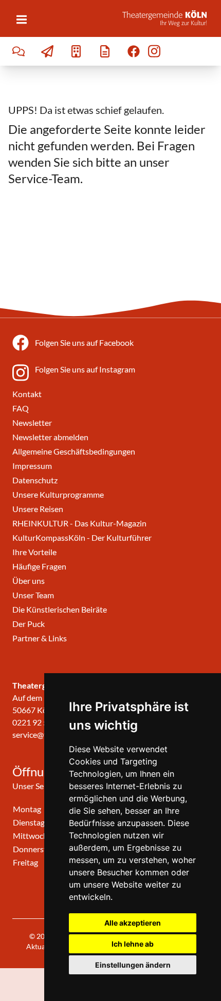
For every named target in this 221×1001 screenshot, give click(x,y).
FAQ (20, 408)
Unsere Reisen (37, 509)
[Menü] (21, 19)
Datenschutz (35, 480)
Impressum (32, 465)
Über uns (28, 580)
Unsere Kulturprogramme (58, 494)
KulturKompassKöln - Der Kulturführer (82, 537)
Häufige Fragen (39, 566)
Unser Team (33, 595)
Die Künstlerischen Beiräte (59, 609)
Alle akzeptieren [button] (132, 922)
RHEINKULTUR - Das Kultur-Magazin (79, 523)
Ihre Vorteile (34, 552)
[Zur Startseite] (167, 18)
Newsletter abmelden (50, 437)
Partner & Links (39, 638)
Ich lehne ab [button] (133, 943)
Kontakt (27, 394)
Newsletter (32, 422)
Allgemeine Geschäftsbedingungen (73, 451)
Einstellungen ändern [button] (133, 964)
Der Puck (28, 624)
